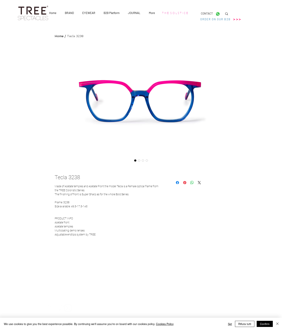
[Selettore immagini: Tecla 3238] (135, 160)
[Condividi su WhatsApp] (192, 182)
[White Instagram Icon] (68, 308)
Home (59, 36)
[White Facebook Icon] (52, 308)
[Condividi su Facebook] (177, 182)
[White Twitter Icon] (60, 308)
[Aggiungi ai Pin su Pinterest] (184, 182)
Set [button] (230, 324)
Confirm (265, 324)
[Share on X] (199, 182)
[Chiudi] (277, 324)
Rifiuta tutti (244, 324)
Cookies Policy (165, 324)
